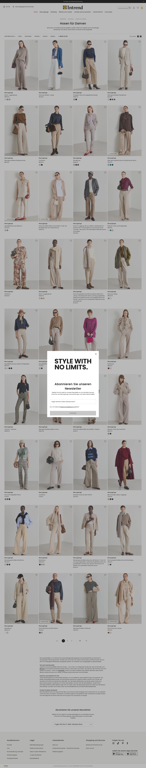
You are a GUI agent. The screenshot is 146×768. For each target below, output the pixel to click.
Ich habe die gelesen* (65, 407)
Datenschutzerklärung (67, 407)
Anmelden (73, 413)
